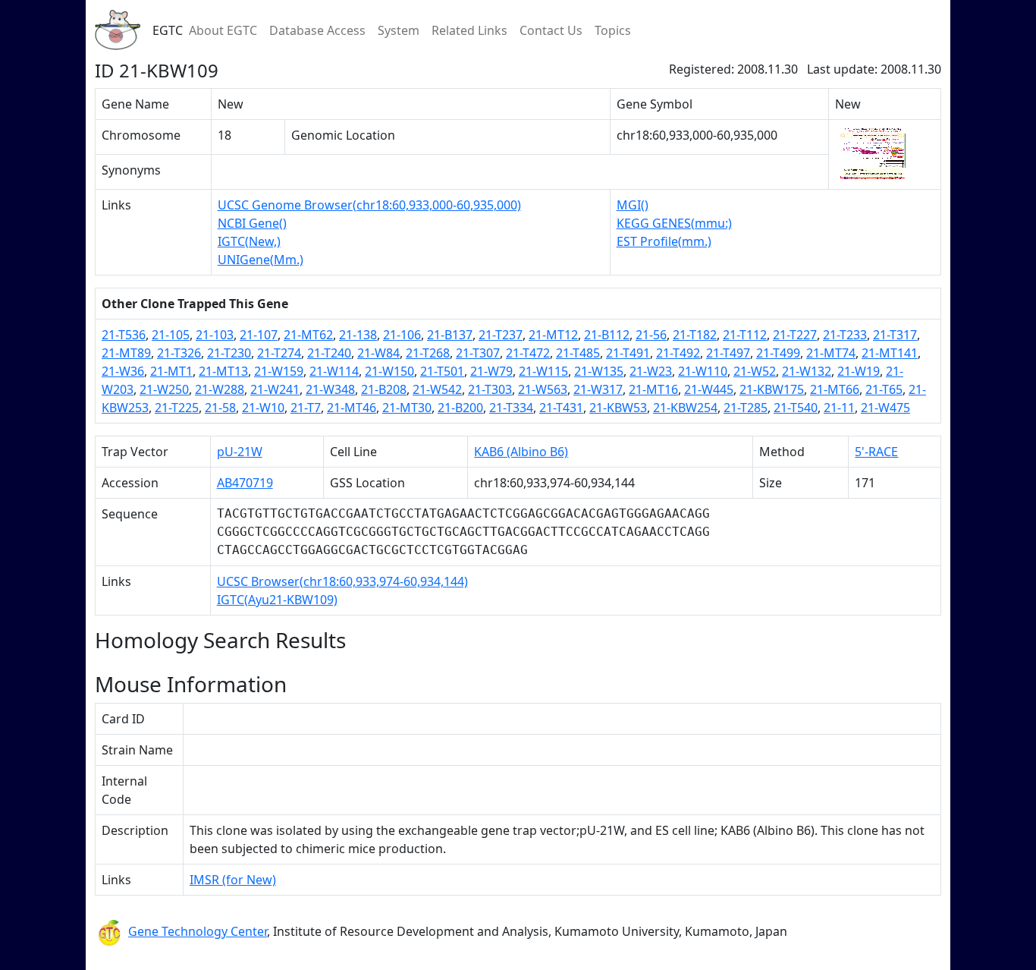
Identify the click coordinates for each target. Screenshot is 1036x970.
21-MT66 (834, 389)
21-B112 (606, 334)
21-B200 (460, 407)
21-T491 (628, 353)
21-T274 (279, 353)
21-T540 (796, 407)
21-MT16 (653, 389)
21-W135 (598, 371)
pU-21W (239, 451)
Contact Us (551, 30)
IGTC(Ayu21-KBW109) (277, 599)
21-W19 (858, 371)
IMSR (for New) (233, 879)
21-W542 (437, 389)
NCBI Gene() (252, 223)
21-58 (220, 407)
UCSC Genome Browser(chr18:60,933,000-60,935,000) (369, 205)
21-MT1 (171, 371)
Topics (613, 30)
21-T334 (511, 407)
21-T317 (895, 334)
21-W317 (598, 389)
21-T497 (728, 353)
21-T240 (329, 353)
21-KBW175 (771, 389)
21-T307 (478, 353)
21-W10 (263, 407)
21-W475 (885, 407)
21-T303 (490, 389)
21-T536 (124, 334)
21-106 (402, 334)
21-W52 (754, 371)
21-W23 (650, 371)
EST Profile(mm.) (664, 241)
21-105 (171, 334)
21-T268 (428, 353)
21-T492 (678, 353)
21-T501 (442, 371)
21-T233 (845, 334)
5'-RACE (876, 451)
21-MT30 (407, 407)
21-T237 (501, 334)
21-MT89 (126, 353)
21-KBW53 (618, 407)
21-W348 (330, 389)
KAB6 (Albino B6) (521, 451)
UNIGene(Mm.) (260, 259)
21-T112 (745, 334)
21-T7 (305, 407)
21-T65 (884, 389)
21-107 (259, 334)
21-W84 (378, 353)
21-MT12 (553, 334)
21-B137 (449, 334)
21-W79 (491, 371)
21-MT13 (223, 371)
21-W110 (702, 371)
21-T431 (561, 407)
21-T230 (229, 353)
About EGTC (223, 30)
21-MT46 (351, 407)
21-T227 (795, 334)
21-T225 (177, 407)
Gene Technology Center (197, 931)
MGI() (632, 205)
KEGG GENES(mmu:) (674, 223)
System (398, 30)
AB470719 (245, 482)
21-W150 (389, 371)
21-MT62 (308, 334)
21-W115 (543, 371)
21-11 (839, 407)
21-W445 (708, 389)
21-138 (358, 334)
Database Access (317, 30)
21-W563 (542, 389)
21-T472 (528, 353)
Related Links (469, 30)
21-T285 (746, 407)
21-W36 (123, 371)
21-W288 (219, 389)
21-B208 (384, 389)
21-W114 (334, 371)
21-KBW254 (685, 407)
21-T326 (179, 353)
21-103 (215, 334)
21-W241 (275, 389)
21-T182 (695, 334)
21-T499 (778, 353)
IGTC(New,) (249, 241)
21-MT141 (890, 353)
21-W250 (164, 389)
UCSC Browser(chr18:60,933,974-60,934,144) (342, 581)
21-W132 (806, 371)
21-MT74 (830, 353)
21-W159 (278, 371)
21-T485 (578, 353)
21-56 (651, 334)
